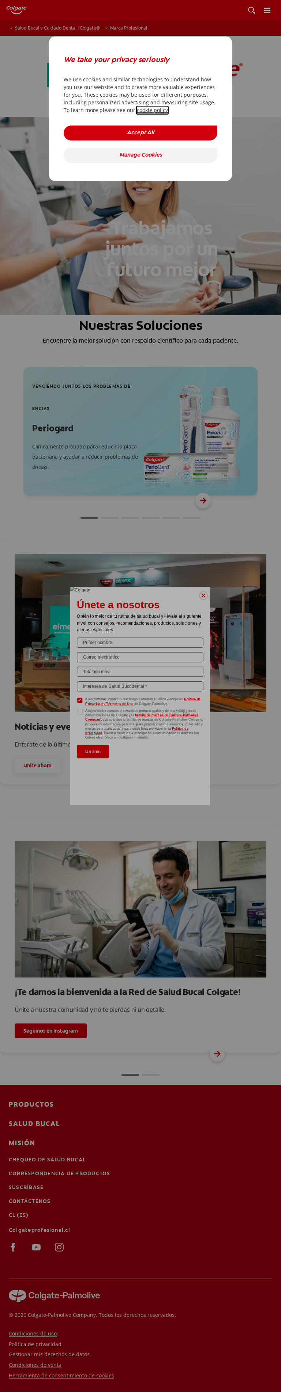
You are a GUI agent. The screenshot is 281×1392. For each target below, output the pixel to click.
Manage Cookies (140, 155)
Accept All (140, 133)
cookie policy (152, 110)
